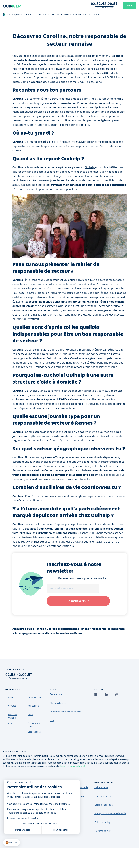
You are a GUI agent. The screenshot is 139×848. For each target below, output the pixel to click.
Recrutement (56, 694)
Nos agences (15, 14)
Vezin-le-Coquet (43, 470)
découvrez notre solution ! (72, 766)
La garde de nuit (102, 830)
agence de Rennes (87, 172)
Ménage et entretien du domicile (110, 813)
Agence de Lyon (13, 830)
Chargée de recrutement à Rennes (68, 629)
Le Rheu (100, 466)
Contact (12, 705)
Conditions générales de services (65, 711)
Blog (52, 720)
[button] (11, 842)
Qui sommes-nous (34, 725)
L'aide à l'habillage (103, 804)
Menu (130, 5)
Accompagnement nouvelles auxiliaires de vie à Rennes (49, 633)
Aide (10, 723)
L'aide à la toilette (102, 796)
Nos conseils (33, 705)
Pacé (70, 466)
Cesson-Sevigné (84, 466)
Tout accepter (60, 830)
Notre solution (34, 697)
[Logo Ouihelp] (12, 5)
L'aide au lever (101, 787)
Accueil (11, 697)
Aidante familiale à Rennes (108, 629)
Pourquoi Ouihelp (12, 716)
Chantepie (112, 466)
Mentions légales (58, 703)
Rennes (30, 14)
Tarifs (30, 714)
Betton (16, 470)
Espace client (34, 731)
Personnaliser (22, 829)
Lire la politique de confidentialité (22, 817)
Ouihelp (90, 167)
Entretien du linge (103, 822)
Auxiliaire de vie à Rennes (28, 629)
